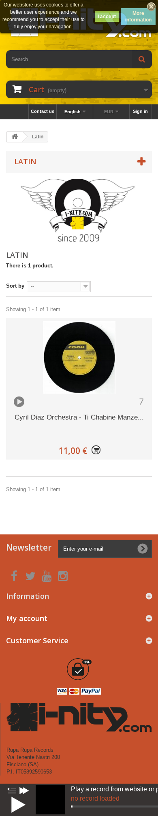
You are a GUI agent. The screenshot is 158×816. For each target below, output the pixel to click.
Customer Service (37, 640)
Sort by (15, 286)
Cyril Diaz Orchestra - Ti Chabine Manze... (79, 417)
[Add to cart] (96, 450)
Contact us (42, 111)
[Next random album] (24, 790)
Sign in (140, 111)
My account (26, 618)
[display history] (12, 790)
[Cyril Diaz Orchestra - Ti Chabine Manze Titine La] (79, 357)
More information (138, 17)
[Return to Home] (14, 137)
